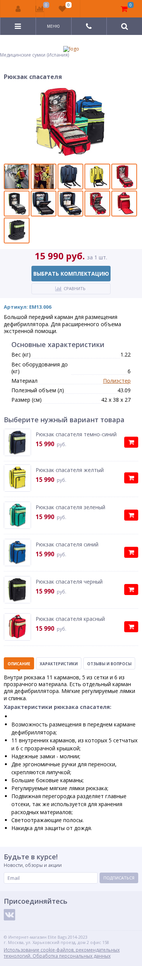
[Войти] (18, 8)
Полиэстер (117, 380)
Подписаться (118, 878)
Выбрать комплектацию (71, 273)
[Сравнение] (40, 8)
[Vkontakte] (9, 914)
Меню (53, 26)
